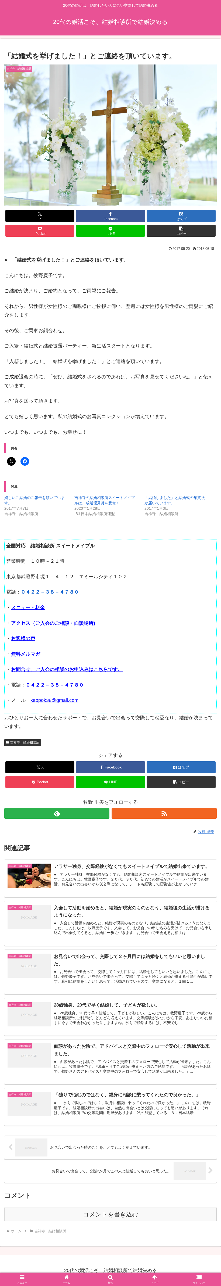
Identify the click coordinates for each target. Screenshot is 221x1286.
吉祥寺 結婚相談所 (24, 742)
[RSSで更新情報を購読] (164, 813)
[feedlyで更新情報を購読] (56, 813)
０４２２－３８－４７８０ (50, 592)
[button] (181, 231)
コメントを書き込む (110, 1214)
